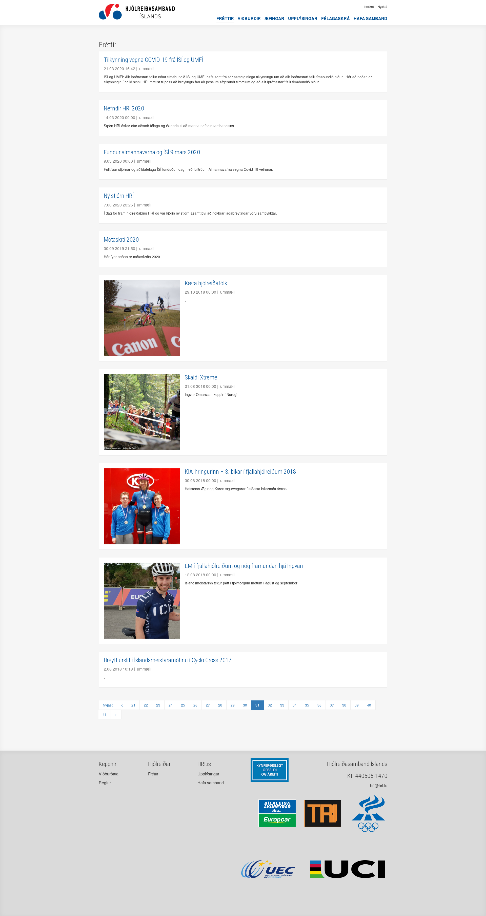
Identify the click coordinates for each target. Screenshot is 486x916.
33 (282, 705)
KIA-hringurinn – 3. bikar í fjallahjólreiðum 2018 (240, 471)
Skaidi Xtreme (201, 377)
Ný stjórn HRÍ (119, 195)
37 (332, 705)
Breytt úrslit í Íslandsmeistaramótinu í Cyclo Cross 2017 (168, 660)
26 (195, 705)
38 (344, 705)
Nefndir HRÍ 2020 (124, 108)
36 (319, 705)
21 (133, 705)
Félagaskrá (335, 18)
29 (233, 705)
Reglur (105, 783)
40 (369, 705)
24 (171, 705)
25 (183, 705)
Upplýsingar (302, 18)
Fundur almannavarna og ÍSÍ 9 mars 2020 (152, 152)
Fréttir (225, 18)
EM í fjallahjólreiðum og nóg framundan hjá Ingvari (244, 565)
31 (257, 705)
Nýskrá (382, 6)
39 (357, 705)
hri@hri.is (378, 785)
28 (220, 705)
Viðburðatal (109, 774)
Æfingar (274, 18)
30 (245, 705)
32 (270, 705)
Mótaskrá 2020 (121, 239)
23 (158, 705)
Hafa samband (370, 18)
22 (146, 705)
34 (295, 705)
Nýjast (108, 705)
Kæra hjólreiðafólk (206, 283)
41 (105, 714)
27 (208, 705)
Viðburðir (249, 18)
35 (307, 705)
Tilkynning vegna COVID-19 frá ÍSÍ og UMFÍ (153, 59)
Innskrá (369, 6)
